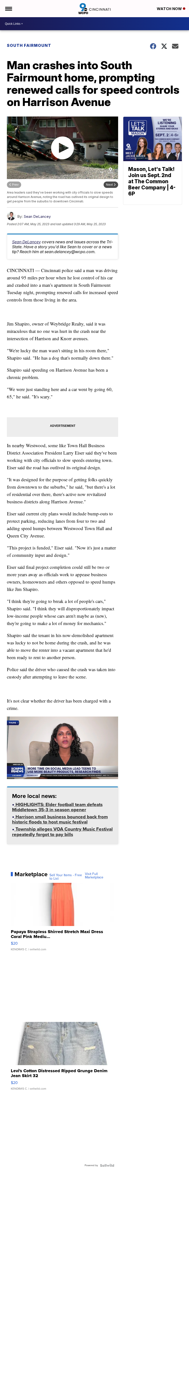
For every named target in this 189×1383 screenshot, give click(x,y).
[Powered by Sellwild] (107, 1165)
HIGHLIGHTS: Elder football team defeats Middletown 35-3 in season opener (57, 807)
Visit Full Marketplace (94, 875)
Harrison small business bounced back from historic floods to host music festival (60, 819)
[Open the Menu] (8, 8)
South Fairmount (29, 45)
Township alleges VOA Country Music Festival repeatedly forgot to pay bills (62, 832)
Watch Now (170, 8)
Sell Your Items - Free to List (65, 877)
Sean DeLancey (37, 216)
